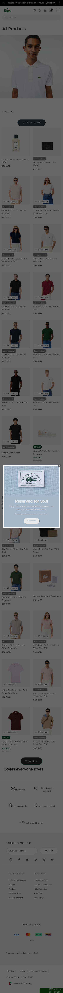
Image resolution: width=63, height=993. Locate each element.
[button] (59, 465)
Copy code (31, 520)
